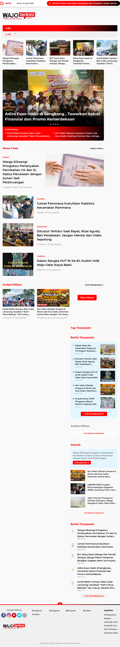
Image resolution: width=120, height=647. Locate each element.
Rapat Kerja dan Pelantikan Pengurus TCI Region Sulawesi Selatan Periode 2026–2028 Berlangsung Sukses (86, 348)
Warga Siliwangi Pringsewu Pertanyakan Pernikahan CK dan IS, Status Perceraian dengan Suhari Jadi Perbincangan (97, 533)
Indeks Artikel (96, 148)
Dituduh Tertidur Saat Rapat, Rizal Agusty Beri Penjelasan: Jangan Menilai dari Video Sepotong (69, 235)
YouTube (16, 619)
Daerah (75, 444)
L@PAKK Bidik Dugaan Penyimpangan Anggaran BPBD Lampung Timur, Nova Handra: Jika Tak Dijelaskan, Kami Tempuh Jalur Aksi (102, 487)
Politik (15, 619)
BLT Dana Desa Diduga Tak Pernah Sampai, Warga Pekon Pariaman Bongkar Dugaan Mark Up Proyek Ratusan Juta (59, 61)
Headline (9, 110)
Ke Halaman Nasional (93, 433)
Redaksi (107, 618)
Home (8, 3)
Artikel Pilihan (80, 426)
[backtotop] (60, 605)
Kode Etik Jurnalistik (112, 625)
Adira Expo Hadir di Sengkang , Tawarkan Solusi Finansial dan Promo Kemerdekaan (83, 61)
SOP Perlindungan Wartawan (112, 629)
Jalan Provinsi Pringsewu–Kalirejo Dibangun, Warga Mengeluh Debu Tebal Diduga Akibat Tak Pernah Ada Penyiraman (102, 501)
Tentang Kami (110, 615)
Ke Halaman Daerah (93, 513)
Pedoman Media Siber (112, 633)
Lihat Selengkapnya (93, 285)
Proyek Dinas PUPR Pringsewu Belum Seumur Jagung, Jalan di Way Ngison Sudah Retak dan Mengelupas (86, 401)
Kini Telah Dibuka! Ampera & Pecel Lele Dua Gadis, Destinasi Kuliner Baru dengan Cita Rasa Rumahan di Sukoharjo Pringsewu (78, 135)
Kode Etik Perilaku (112, 622)
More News (87, 297)
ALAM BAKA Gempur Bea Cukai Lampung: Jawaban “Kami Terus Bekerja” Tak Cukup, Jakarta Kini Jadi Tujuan (29, 135)
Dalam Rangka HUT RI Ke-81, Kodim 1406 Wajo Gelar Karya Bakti (81, 3)
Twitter (20, 619)
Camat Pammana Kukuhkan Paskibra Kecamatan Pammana (35, 61)
